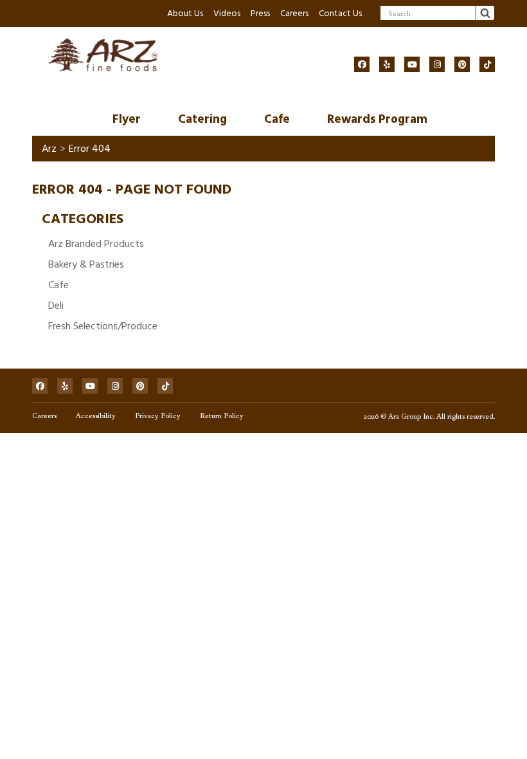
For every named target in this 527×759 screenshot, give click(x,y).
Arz (49, 148)
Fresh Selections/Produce (102, 326)
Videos (226, 13)
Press (260, 13)
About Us (185, 13)
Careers (294, 13)
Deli (56, 305)
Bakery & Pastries (86, 264)
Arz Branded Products (96, 243)
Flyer (126, 119)
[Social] (362, 64)
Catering (202, 119)
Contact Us (340, 13)
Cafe (277, 119)
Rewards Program (377, 119)
